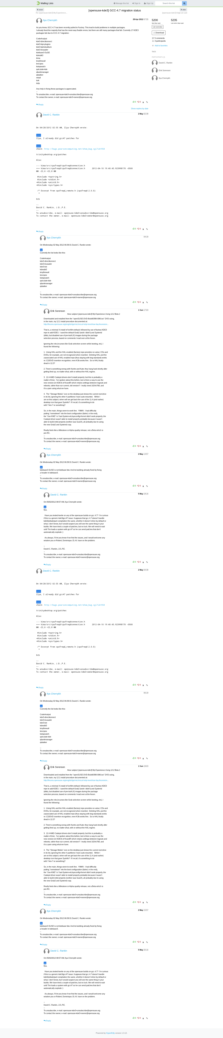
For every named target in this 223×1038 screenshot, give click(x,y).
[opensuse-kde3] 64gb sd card (174, 13)
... (39, 135)
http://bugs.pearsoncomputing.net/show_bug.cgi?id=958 (74, 149)
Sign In (137, 3)
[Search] (184, 3)
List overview (157, 27)
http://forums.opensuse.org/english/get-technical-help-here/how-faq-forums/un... (76, 324)
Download (159, 33)
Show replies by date (139, 109)
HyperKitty (110, 1033)
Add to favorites (161, 46)
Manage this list (122, 3)
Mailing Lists (47, 3)
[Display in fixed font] (143, 102)
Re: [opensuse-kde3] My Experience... (51, 13)
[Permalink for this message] (147, 102)
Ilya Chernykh (50, 20)
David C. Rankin (51, 114)
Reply (40, 105)
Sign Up (149, 3)
